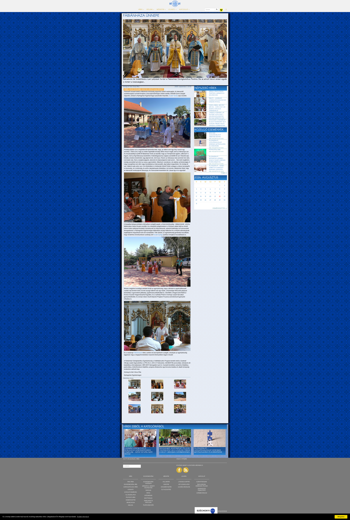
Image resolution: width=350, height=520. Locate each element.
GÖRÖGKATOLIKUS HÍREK (130, 487)
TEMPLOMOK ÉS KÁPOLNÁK (148, 501)
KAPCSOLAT (201, 476)
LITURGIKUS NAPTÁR (184, 482)
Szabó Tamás (173, 95)
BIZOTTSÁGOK (148, 498)
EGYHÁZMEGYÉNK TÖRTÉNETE (148, 482)
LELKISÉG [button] (172, 9)
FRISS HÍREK (130, 482)
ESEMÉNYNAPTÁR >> (220, 208)
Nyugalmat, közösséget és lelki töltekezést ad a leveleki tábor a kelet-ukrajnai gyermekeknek (217, 122)
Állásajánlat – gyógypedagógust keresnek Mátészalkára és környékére (217, 143)
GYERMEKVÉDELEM (201, 493)
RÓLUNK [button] (150, 9)
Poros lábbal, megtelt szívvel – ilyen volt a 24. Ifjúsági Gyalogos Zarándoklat (217, 108)
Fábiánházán (138, 352)
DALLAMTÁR (166, 482)
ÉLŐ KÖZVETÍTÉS (166, 490)
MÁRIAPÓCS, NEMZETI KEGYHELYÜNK (148, 487)
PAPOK (148, 493)
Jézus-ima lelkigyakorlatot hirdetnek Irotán (215, 135)
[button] (226, 9)
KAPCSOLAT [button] (183, 9)
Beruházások (222, 511)
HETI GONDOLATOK (183, 484)
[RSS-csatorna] (186, 470)
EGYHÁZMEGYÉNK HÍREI (130, 484)
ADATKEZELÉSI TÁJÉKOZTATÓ (202, 489)
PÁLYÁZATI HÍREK (130, 497)
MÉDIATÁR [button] (161, 9)
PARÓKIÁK (148, 490)
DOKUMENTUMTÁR (166, 487)
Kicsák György (158, 234)
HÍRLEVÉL (130, 505)
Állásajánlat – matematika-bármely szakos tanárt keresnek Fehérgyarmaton (217, 159)
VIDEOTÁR (166, 484)
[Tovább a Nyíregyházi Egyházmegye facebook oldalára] (179, 470)
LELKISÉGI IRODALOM (184, 487)
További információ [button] (83, 516)
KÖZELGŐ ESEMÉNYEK (130, 492)
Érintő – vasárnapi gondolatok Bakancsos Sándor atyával (217, 100)
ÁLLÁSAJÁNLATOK (131, 495)
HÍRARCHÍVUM (131, 502)
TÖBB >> (224, 173)
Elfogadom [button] (341, 516)
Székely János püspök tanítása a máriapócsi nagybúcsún (216, 93)
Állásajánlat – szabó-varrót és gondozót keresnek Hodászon (216, 167)
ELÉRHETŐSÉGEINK (201, 482)
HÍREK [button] (140, 9)
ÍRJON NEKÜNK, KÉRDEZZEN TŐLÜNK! (202, 485)
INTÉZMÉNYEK (148, 495)
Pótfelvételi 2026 (214, 150)
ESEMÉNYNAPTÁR (130, 500)
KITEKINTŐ (131, 490)
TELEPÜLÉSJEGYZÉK (148, 505)
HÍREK (137, 459)
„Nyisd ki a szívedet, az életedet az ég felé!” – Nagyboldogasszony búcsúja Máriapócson (216, 115)
